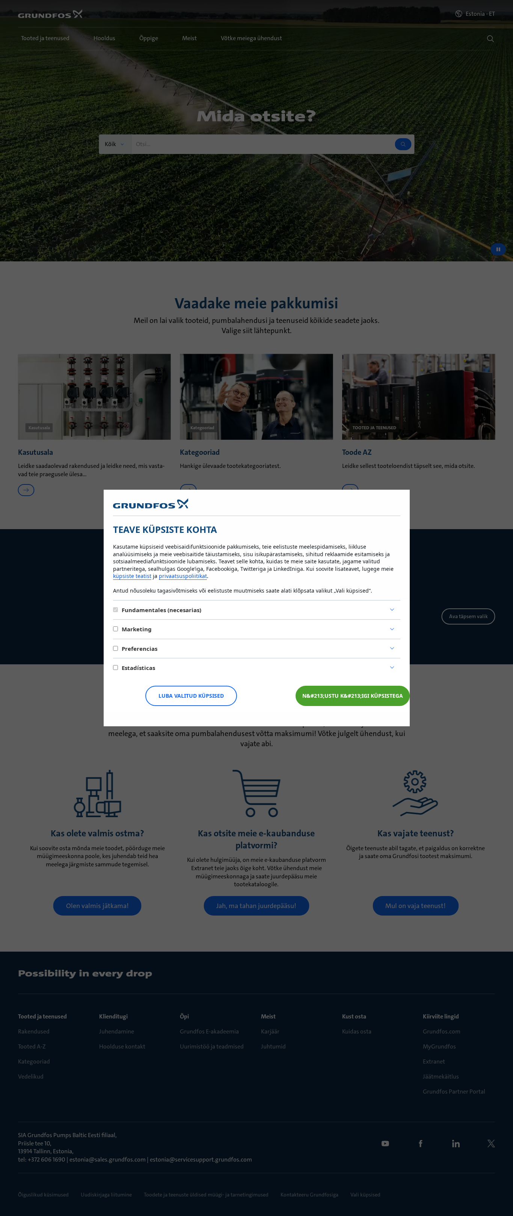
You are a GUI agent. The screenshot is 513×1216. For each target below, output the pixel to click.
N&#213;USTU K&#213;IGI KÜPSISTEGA (352, 695)
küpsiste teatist (132, 575)
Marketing (137, 629)
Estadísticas (138, 667)
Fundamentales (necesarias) (161, 610)
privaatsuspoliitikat (183, 575)
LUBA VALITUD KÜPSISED (191, 695)
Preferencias (139, 648)
